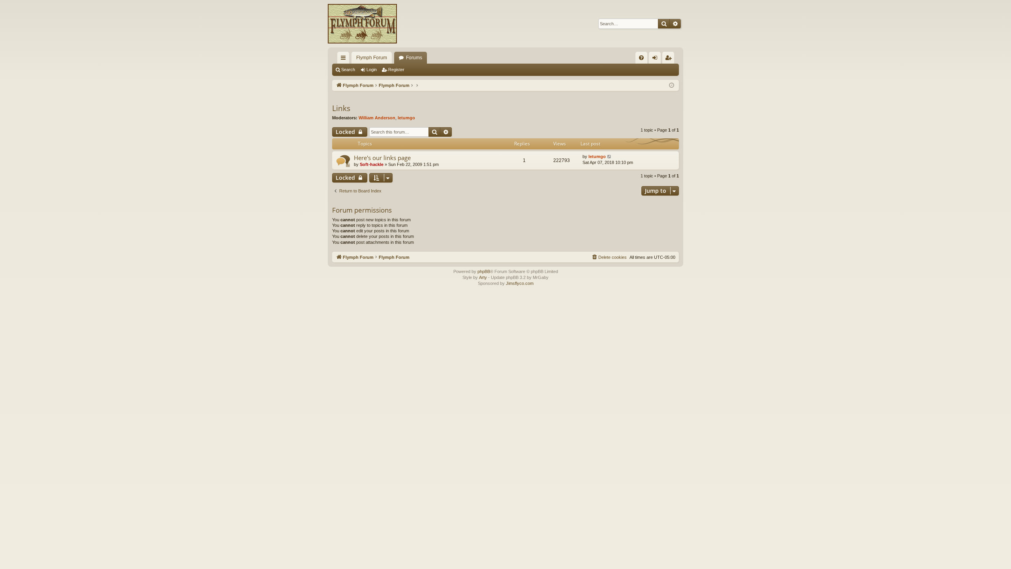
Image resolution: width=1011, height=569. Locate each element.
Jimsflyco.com (520, 283)
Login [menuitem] (656, 59)
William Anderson (377, 117)
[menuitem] (641, 58)
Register (396, 69)
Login (371, 69)
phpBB (483, 271)
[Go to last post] (609, 157)
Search (348, 69)
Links (341, 108)
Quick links (344, 59)
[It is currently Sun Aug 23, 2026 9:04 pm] (671, 85)
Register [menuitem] (669, 59)
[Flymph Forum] (362, 23)
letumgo (406, 117)
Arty (483, 277)
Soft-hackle (371, 164)
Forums (414, 57)
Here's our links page (382, 158)
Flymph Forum (371, 57)
